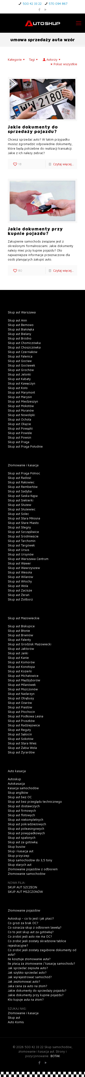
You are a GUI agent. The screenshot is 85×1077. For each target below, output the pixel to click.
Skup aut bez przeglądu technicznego (35, 801)
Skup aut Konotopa (21, 667)
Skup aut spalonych (21, 837)
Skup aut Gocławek (21, 365)
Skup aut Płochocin (21, 712)
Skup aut (14, 1017)
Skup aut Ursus (18, 550)
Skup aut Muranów (21, 410)
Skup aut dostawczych (24, 806)
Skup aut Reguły (19, 730)
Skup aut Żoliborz (20, 599)
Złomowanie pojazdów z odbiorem (33, 869)
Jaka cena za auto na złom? (27, 986)
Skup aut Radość (19, 478)
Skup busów (16, 846)
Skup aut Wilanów (20, 577)
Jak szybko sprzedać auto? (27, 972)
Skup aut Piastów (20, 707)
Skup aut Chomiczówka (24, 343)
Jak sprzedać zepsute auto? (28, 968)
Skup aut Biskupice (21, 626)
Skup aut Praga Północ (24, 473)
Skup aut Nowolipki (21, 415)
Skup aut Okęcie (19, 424)
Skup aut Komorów (21, 662)
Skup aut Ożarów (20, 703)
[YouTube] (45, 10)
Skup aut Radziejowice (24, 725)
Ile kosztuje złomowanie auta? (29, 959)
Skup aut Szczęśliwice (23, 532)
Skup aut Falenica (20, 356)
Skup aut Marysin (20, 397)
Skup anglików (18, 792)
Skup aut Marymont (21, 392)
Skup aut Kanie (18, 658)
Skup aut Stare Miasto (23, 523)
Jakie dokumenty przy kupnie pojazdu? (35, 231)
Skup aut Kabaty (19, 379)
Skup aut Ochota (19, 419)
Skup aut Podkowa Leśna (25, 716)
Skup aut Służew (19, 505)
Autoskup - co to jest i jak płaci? (31, 918)
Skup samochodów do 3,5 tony (30, 860)
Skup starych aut (19, 864)
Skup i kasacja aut (20, 851)
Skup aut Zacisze (20, 590)
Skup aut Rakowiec (21, 482)
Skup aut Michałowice (23, 676)
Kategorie (15, 59)
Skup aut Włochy (20, 581)
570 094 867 (58, 3)
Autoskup (14, 779)
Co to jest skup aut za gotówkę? (31, 932)
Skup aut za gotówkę (23, 842)
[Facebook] (39, 10)
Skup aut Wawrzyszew (24, 568)
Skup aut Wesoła (20, 572)
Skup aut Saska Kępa (23, 496)
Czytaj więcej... (63, 164)
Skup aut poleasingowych (26, 828)
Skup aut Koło (18, 388)
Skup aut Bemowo (21, 325)
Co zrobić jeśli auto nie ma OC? (30, 936)
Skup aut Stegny (19, 527)
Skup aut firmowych (22, 810)
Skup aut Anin (17, 320)
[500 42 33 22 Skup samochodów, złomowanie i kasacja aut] (42, 23)
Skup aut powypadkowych (26, 833)
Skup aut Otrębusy (21, 698)
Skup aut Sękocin (20, 734)
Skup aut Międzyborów (24, 680)
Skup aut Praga (18, 442)
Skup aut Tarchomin (21, 541)
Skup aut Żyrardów (21, 752)
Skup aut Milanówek (22, 685)
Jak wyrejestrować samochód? (30, 977)
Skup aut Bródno (19, 338)
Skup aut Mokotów (21, 406)
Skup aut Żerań (18, 595)
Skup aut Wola (18, 586)
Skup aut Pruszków (21, 721)
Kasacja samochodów (23, 788)
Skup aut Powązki (20, 428)
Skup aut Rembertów (23, 487)
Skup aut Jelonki (19, 374)
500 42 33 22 (32, 3)
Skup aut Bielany (19, 334)
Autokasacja (16, 783)
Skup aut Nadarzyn (21, 694)
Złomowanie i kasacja (23, 1013)
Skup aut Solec (18, 514)
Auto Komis (16, 1022)
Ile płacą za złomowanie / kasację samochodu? (41, 963)
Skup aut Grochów (21, 370)
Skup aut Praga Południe (25, 446)
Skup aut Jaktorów (21, 649)
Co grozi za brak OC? (23, 923)
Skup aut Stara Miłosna (24, 518)
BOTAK (55, 1056)
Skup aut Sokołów (20, 739)
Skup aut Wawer (19, 563)
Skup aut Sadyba (20, 491)
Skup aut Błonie (19, 630)
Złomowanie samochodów (26, 873)
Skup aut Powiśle (20, 433)
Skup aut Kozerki (20, 671)
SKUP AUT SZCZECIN (22, 887)
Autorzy (52, 59)
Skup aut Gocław (20, 361)
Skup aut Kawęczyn (21, 383)
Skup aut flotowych (21, 815)
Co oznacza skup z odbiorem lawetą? (34, 927)
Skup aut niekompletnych (25, 819)
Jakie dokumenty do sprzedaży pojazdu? (33, 129)
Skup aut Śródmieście (23, 536)
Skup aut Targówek (21, 545)
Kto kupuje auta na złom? (26, 999)
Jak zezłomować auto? (24, 981)
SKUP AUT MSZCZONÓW (25, 892)
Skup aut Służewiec (21, 509)
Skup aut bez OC (20, 797)
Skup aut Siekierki (20, 500)
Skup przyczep (18, 855)
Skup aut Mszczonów (23, 689)
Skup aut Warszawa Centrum (28, 559)
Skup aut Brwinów (20, 635)
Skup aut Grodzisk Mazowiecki (29, 644)
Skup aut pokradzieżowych (27, 824)
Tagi (32, 59)
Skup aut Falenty (19, 640)
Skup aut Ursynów (21, 554)
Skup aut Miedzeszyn (23, 401)
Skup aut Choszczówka (24, 347)
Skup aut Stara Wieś (22, 743)
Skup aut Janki (18, 653)
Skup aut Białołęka (21, 329)
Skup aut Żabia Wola (22, 748)
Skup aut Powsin (19, 437)
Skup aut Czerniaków (22, 352)
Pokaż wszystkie (65, 64)
